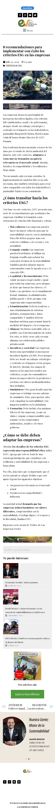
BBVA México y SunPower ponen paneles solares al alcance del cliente (27, 640)
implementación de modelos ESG (20, 179)
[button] (27, 30)
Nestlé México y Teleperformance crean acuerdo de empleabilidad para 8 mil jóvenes (25, 610)
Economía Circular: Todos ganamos (21, 582)
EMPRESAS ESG (14, 65)
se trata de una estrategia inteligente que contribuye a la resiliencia (24, 458)
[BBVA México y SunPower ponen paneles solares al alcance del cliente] (10, 626)
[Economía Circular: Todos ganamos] (10, 570)
